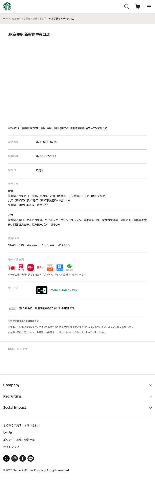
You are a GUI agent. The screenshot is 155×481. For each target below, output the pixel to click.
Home (6, 18)
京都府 (27, 18)
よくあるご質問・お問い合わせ (21, 425)
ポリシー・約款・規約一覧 (19, 439)
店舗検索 (16, 18)
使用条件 (8, 432)
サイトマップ (11, 447)
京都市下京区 (39, 18)
